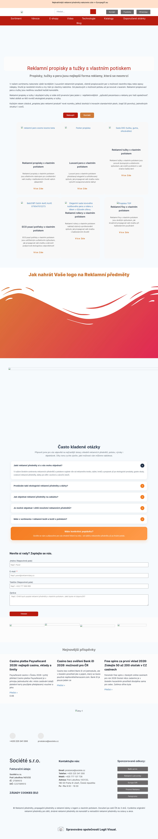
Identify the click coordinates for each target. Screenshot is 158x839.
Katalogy (109, 18)
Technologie (88, 18)
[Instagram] (130, 737)
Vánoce (35, 18)
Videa (70, 18)
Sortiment (16, 18)
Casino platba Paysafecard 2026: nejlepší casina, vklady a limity (30, 665)
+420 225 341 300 (19, 741)
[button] (17, 18)
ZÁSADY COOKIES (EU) (24, 792)
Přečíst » (14, 692)
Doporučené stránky (134, 18)
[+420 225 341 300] (13, 736)
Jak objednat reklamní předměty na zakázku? (78, 497)
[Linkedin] (145, 737)
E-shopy (53, 18)
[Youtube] (137, 737)
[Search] (93, 11)
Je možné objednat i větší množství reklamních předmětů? (78, 508)
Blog (79, 23)
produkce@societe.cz (48, 741)
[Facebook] (122, 737)
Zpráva (13, 593)
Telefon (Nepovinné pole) (21, 582)
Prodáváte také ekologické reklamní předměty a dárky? (78, 485)
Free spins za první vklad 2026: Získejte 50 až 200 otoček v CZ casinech (125, 665)
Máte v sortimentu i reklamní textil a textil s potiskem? (78, 519)
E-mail (13, 571)
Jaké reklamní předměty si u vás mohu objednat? (79, 465)
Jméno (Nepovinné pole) (21, 561)
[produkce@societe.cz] (41, 736)
